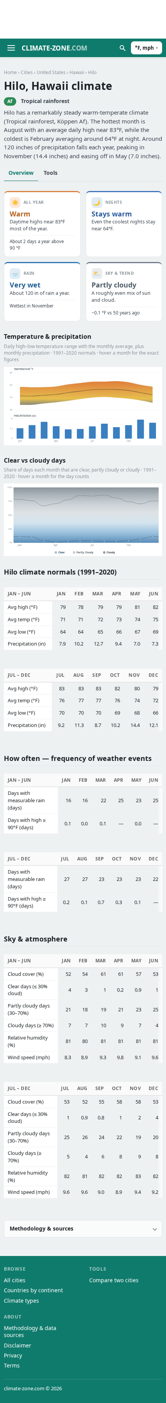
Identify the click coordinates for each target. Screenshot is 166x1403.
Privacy (13, 1355)
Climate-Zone (54, 48)
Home (10, 72)
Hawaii (76, 72)
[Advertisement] (83, 19)
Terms (12, 1365)
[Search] (122, 48)
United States (51, 72)
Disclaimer (17, 1345)
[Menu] (11, 48)
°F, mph (146, 47)
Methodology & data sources (30, 1331)
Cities (27, 72)
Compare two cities (114, 1280)
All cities (14, 1280)
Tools (51, 172)
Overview (21, 172)
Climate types (21, 1300)
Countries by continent (33, 1290)
